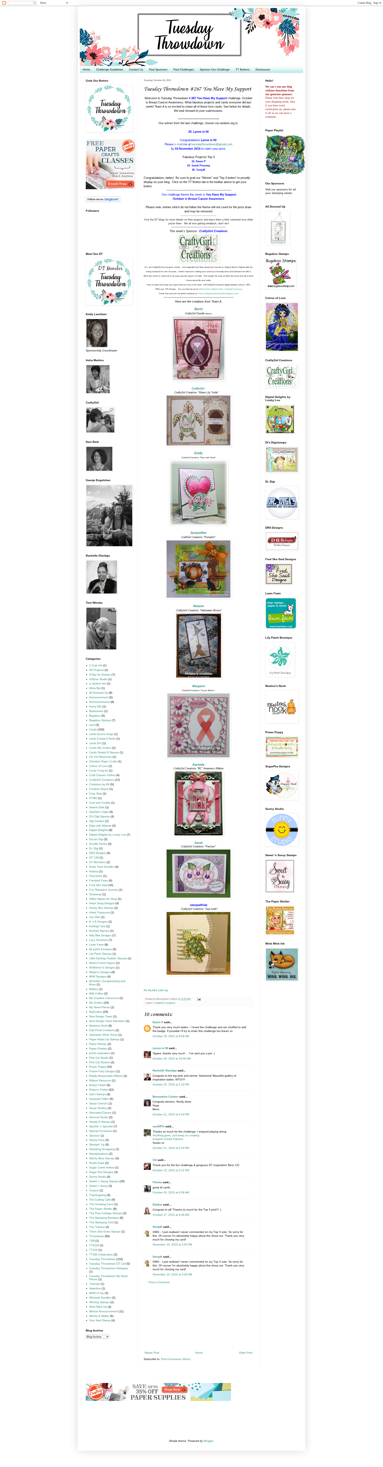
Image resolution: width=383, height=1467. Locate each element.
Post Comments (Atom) (176, 1359)
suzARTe (159, 1126)
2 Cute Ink (95, 665)
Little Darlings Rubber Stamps (108, 958)
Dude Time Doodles (101, 866)
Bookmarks (96, 711)
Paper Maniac (98, 1044)
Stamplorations (98, 1153)
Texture (94, 1190)
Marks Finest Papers (102, 963)
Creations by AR (99, 784)
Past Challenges (183, 69)
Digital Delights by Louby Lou (107, 834)
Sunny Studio (97, 1176)
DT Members (97, 862)
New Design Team (100, 1016)
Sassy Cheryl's (98, 1103)
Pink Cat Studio (99, 1057)
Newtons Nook (98, 1025)
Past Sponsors (158, 69)
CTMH (93, 798)
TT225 (93, 1249)
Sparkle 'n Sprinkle (101, 1126)
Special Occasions (100, 1131)
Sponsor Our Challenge (215, 69)
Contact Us (136, 69)
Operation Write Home (103, 1034)
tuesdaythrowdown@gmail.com (211, 144)
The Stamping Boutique (104, 1217)
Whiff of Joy (96, 1293)
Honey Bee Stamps (101, 907)
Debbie (157, 1204)
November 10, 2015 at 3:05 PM (172, 1244)
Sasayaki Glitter (99, 1098)
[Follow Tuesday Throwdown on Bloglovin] (103, 201)
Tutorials (94, 1283)
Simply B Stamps (100, 1121)
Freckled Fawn (98, 880)
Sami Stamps (97, 1094)
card (92, 724)
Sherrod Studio (98, 1117)
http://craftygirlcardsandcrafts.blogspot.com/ (218, 293)
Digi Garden (96, 821)
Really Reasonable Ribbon (106, 1075)
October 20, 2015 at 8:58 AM (171, 1036)
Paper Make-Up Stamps (104, 1039)
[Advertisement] (198, 1318)
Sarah (198, 842)
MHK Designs (97, 976)
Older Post (245, 1352)
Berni (198, 309)
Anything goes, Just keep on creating (176, 1135)
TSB (92, 1240)
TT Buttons (243, 69)
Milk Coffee (96, 993)
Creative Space (99, 788)
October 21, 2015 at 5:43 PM (171, 1114)
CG (155, 1159)
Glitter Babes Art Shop (103, 898)
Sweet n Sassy (98, 1185)
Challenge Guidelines (109, 69)
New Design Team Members (107, 1021)
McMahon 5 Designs (102, 967)
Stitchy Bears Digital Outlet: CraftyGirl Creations (220, 289)
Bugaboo (95, 715)
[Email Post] (198, 999)
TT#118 (94, 1245)
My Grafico (96, 1002)
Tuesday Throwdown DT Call (107, 1263)
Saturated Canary (100, 1112)
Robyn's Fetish (98, 1089)
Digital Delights (98, 830)
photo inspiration (99, 1053)
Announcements (99, 701)
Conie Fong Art (98, 770)
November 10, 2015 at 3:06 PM (172, 1274)
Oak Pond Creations (102, 1030)
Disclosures (263, 69)
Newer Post (152, 1352)
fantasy (93, 871)
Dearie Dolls (97, 807)
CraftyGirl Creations (164, 1003)
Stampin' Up (97, 1144)
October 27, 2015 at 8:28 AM (171, 1214)
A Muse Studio (98, 679)
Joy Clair (94, 917)
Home (86, 69)
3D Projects (96, 670)
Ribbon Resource (100, 1080)
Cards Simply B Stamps (104, 752)
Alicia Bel (95, 688)
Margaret (198, 686)
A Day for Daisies (100, 674)
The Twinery (97, 1227)
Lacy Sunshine (98, 940)
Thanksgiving (97, 1195)
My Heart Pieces (99, 1007)
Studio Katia (96, 1162)
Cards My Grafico (100, 747)
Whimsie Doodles (100, 1297)
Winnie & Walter (99, 1316)
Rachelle (198, 764)
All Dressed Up (98, 692)
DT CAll (94, 857)
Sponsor (94, 1135)
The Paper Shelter (100, 1208)
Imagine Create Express (168, 1139)
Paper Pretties (98, 1048)
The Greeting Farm (101, 1204)
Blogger (208, 1440)
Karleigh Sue (97, 926)
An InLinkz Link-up (156, 990)
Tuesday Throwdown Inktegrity (108, 1268)
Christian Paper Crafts (103, 761)
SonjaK (157, 1226)
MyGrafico (95, 1011)
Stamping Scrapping (102, 1149)
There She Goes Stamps (104, 1231)
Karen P (158, 1022)
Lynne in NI (160, 1048)
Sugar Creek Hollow (101, 1167)
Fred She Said (98, 885)
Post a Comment (159, 1282)
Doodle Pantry (98, 843)
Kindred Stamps (99, 930)
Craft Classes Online (102, 775)
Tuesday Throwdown (102, 1259)
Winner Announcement (103, 1311)
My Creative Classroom (104, 998)
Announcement (98, 697)
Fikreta (157, 1182)
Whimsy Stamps (99, 1302)
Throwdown (96, 1236)
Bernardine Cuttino (166, 1096)
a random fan (97, 683)
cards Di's (95, 743)
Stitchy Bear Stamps (102, 1158)
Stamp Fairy (97, 1140)
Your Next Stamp (100, 1320)
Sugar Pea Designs (101, 1172)
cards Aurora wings (101, 734)
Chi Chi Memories (100, 756)
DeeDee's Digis (99, 811)
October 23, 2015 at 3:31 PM (171, 1170)
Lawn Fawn (96, 944)
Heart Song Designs (102, 903)
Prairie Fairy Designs (102, 1071)
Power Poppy (97, 1066)
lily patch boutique (100, 949)
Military (93, 989)
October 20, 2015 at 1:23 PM (171, 1084)
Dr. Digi (93, 848)
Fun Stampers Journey (103, 889)
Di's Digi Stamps (99, 816)
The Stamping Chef (101, 1222)
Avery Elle (95, 706)
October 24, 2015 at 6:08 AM (171, 1192)
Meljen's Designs (100, 972)
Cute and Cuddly (99, 802)
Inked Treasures (99, 912)
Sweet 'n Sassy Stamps (104, 1181)
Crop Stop (95, 793)
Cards (93, 729)
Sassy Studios (98, 1108)
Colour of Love (98, 766)
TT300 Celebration (101, 1254)
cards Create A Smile (102, 738)
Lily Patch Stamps (100, 953)
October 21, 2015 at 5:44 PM (171, 1147)
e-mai (178, 144)
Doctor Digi (96, 839)
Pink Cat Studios (99, 1062)
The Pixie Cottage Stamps (105, 1213)
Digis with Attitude (100, 825)
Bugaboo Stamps (100, 720)
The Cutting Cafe (100, 1199)
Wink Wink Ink (98, 1306)
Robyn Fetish (97, 1085)
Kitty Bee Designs (100, 935)
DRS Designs (97, 853)
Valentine (95, 1288)
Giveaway (95, 894)
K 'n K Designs (98, 921)
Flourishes (95, 875)
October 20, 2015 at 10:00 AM (172, 1058)
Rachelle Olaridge (165, 1070)
